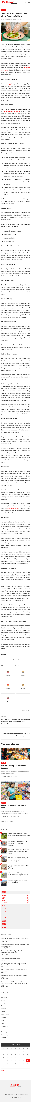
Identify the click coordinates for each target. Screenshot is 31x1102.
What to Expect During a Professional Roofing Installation (18, 874)
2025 (4, 905)
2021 (4, 918)
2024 (4, 908)
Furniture (3, 1009)
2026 (4, 892)
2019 (4, 924)
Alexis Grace (6, 777)
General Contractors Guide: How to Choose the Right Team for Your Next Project (18, 859)
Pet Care (3, 1029)
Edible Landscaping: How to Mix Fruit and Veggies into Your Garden (19, 834)
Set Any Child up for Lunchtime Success (13, 767)
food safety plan (7, 84)
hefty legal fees (12, 508)
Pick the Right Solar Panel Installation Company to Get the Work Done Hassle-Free (15, 721)
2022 (4, 915)
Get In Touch (17, 1098)
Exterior (3, 1000)
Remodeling (4, 1035)
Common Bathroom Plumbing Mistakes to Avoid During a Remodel (17, 843)
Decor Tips (4, 997)
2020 (4, 921)
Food (3, 10)
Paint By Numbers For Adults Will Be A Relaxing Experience (16, 735)
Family (3, 1003)
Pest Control (4, 1026)
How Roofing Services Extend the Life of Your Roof (18, 882)
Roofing (3, 1038)
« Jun (2, 1070)
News (2, 1023)
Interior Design (5, 1014)
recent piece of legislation (12, 111)
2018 (4, 927)
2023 (4, 911)
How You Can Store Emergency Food (13, 806)
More (2, 1020)
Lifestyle (3, 1017)
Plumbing (4, 1032)
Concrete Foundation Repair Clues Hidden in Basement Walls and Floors (19, 851)
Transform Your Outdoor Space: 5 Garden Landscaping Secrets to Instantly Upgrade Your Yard (14, 983)
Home (3, 1011)
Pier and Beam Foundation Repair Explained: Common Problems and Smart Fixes (18, 867)
